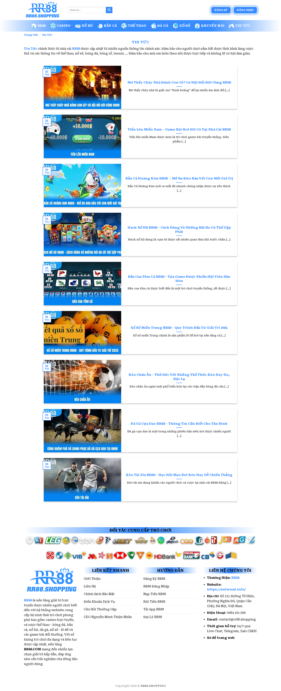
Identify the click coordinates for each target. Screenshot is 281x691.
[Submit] (109, 10)
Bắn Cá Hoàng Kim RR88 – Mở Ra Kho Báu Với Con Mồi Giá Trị (179, 178)
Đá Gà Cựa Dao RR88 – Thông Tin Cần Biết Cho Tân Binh (179, 423)
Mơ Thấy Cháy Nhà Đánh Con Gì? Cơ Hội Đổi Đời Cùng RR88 (179, 82)
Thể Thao (137, 26)
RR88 (42, 26)
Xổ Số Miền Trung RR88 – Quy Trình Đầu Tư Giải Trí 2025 (179, 328)
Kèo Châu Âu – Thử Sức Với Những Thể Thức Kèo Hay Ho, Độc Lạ (179, 377)
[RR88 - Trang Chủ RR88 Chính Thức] (43, 10)
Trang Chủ (31, 34)
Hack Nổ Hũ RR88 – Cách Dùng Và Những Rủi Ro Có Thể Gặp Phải (179, 230)
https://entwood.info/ (226, 589)
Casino (64, 26)
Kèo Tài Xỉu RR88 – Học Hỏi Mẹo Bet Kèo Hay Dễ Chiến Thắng (179, 475)
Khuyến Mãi (212, 26)
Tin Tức (242, 26)
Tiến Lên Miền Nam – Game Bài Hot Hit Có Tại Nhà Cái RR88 (179, 129)
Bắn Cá (110, 26)
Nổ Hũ (87, 26)
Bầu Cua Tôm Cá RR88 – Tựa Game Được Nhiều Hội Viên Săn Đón (179, 279)
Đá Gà (163, 26)
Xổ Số (184, 26)
